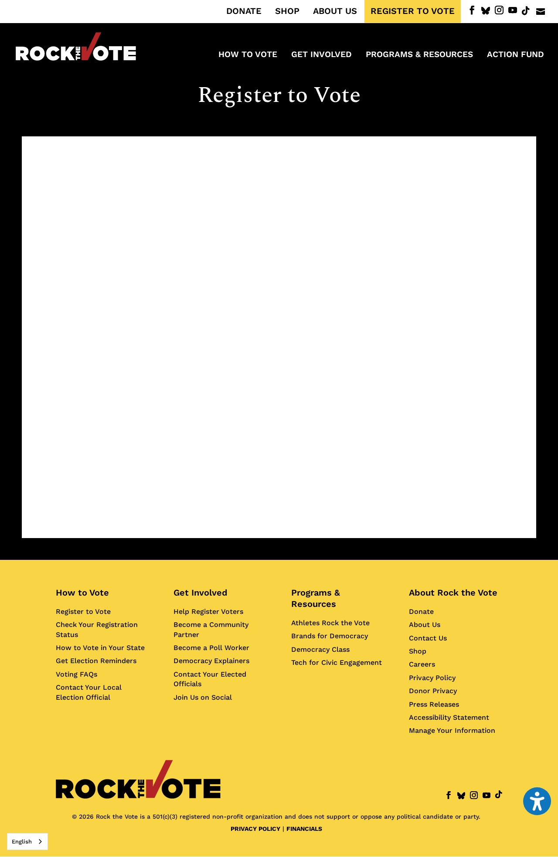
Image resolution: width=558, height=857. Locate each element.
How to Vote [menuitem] (247, 55)
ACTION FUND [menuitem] (515, 55)
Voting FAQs (76, 674)
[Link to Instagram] (499, 10)
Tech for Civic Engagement (336, 662)
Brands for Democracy (329, 636)
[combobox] (27, 841)
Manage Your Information (452, 730)
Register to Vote (83, 611)
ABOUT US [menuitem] (335, 11)
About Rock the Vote (453, 592)
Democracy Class (320, 649)
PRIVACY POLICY (255, 828)
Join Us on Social (203, 697)
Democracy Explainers (211, 661)
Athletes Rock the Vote (330, 623)
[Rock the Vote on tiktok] (526, 11)
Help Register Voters (208, 611)
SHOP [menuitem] (287, 11)
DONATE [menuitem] (244, 11)
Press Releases (434, 704)
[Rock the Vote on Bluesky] (485, 11)
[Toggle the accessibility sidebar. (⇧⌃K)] (537, 801)
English (22, 841)
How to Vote (82, 592)
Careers (422, 664)
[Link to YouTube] (512, 10)
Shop (417, 651)
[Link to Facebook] (472, 10)
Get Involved (201, 592)
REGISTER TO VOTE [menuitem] (413, 11)
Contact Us (428, 638)
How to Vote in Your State (100, 648)
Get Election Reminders (96, 661)
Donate (421, 611)
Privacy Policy (432, 678)
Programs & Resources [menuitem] (419, 55)
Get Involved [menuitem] (321, 55)
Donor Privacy (433, 691)
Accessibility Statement (449, 717)
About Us (424, 624)
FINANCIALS (304, 828)
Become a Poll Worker (211, 648)
